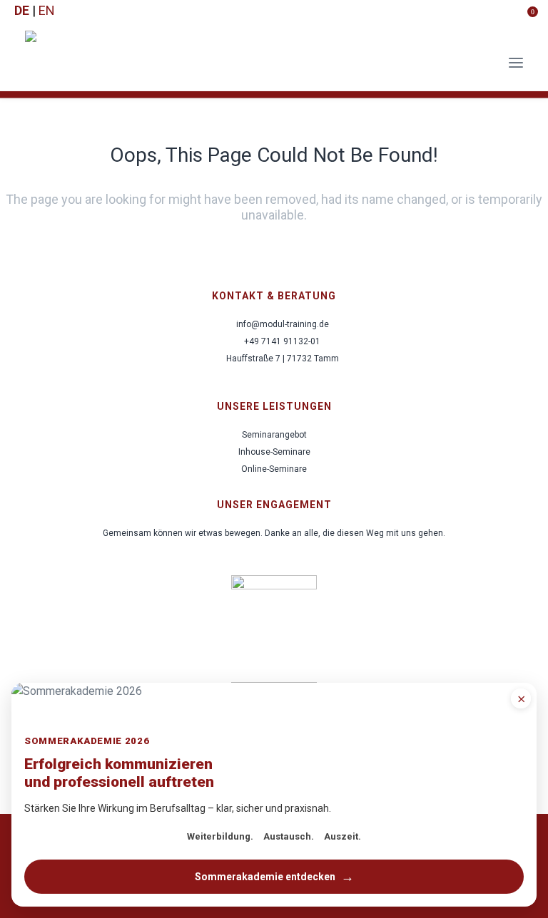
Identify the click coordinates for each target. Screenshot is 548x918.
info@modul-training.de (282, 324)
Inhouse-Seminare (274, 452)
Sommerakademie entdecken (274, 876)
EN (47, 10)
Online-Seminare (274, 469)
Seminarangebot (274, 435)
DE (21, 10)
